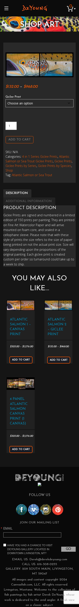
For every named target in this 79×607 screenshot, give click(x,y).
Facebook (21, 509)
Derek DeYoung (34, 7)
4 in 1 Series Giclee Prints (39, 156)
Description (17, 193)
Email (8, 528)
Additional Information (29, 201)
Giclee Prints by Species (54, 166)
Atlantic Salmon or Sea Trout (32, 175)
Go (68, 549)
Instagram (45, 509)
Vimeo (33, 509)
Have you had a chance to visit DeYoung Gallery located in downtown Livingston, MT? (29, 549)
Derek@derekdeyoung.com (48, 559)
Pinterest (57, 509)
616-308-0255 (47, 564)
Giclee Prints (63, 161)
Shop (9, 170)
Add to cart (19, 139)
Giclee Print (13, 96)
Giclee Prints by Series (20, 166)
